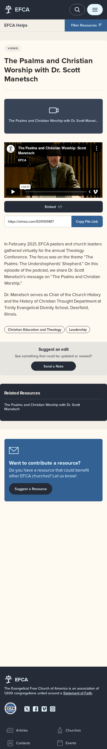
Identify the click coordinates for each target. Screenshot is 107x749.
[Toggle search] (77, 9)
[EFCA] (8, 9)
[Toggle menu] (95, 9)
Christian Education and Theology (34, 329)
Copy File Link (87, 221)
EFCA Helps (15, 25)
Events (71, 743)
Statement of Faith (77, 693)
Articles (22, 730)
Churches (73, 730)
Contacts (23, 743)
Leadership (78, 329)
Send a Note (53, 366)
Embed (50, 206)
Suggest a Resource (31, 488)
